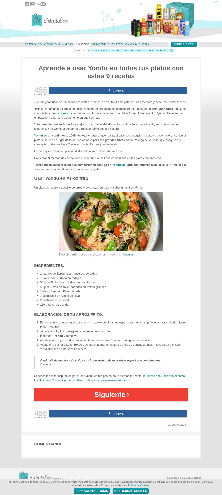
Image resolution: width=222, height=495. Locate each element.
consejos (82, 44)
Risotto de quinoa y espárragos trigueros (103, 380)
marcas (67, 44)
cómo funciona (49, 44)
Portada (31, 44)
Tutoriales (118, 50)
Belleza (136, 50)
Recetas (83, 50)
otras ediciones (103, 44)
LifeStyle (100, 50)
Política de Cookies (138, 485)
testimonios (125, 44)
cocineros (65, 113)
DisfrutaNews (156, 50)
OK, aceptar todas (93, 490)
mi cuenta (142, 44)
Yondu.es (118, 165)
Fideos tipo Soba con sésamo (165, 376)
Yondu (39, 135)
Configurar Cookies (130, 490)
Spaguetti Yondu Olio (52, 380)
